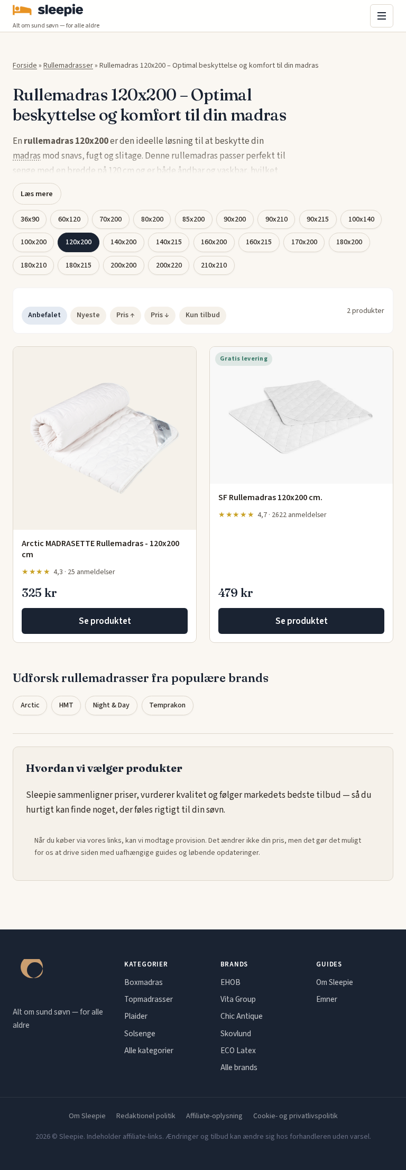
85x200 (193, 219)
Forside (25, 65)
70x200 (110, 219)
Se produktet (105, 621)
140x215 (169, 242)
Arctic (30, 705)
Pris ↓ (160, 315)
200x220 (169, 265)
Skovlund (235, 1033)
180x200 (349, 242)
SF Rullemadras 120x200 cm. (270, 497)
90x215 (318, 219)
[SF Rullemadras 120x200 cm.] (301, 415)
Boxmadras (143, 982)
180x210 (34, 265)
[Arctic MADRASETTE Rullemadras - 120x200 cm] (104, 438)
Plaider (135, 1016)
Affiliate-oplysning (214, 1116)
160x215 (259, 242)
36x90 (30, 219)
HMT (66, 705)
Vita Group (238, 999)
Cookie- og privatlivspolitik (295, 1116)
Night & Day (111, 705)
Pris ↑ (125, 315)
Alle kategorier (148, 1050)
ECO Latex (238, 1050)
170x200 (304, 242)
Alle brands (238, 1067)
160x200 (214, 242)
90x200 (235, 219)
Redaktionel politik (146, 1116)
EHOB (230, 982)
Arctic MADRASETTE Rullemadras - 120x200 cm (100, 549)
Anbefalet (44, 315)
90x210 (276, 219)
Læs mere (37, 193)
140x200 (123, 242)
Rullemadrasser (68, 65)
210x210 (214, 265)
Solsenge (139, 1033)
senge (24, 170)
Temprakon (167, 705)
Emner (326, 999)
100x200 (34, 242)
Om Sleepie (334, 982)
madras (27, 156)
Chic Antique (241, 1016)
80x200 (152, 219)
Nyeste (88, 315)
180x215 (78, 265)
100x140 (361, 219)
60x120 (69, 219)
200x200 (123, 265)
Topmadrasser (148, 999)
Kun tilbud (203, 315)
